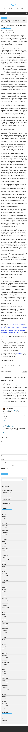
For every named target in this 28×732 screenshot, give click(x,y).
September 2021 (5, 635)
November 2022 (5, 603)
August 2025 (4, 539)
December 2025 (5, 530)
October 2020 (4, 660)
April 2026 (4, 521)
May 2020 (4, 671)
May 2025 (4, 543)
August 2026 (4, 512)
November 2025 (5, 532)
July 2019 (4, 694)
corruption (11, 365)
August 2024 (4, 562)
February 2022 (5, 623)
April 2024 (4, 571)
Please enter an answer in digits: (7, 465)
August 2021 (4, 637)
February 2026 (5, 525)
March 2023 (4, 598)
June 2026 (4, 516)
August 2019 (4, 692)
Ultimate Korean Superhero (7, 497)
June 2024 (4, 566)
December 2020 (5, 655)
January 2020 (4, 680)
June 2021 (4, 641)
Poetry (3, 715)
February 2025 (5, 548)
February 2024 (5, 575)
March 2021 (4, 648)
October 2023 (4, 582)
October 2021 (4, 632)
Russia (23, 365)
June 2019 (4, 696)
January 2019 (4, 708)
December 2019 (5, 683)
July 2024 (4, 564)
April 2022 (4, 619)
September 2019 (5, 689)
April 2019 (4, 701)
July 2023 (4, 589)
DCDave (14, 5)
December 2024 (5, 553)
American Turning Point (7, 492)
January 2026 (4, 527)
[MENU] (6, 13)
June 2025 (4, 541)
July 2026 (4, 514)
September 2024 (5, 559)
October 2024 (4, 557)
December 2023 (5, 578)
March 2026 (4, 523)
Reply (4, 404)
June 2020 (4, 669)
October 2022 (4, 605)
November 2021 (5, 630)
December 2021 (5, 628)
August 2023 (4, 587)
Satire (3, 718)
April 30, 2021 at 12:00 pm (9, 426)
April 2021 (4, 646)
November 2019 (5, 685)
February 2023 (5, 600)
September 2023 (5, 584)
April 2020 (4, 673)
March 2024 (4, 573)
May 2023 (4, 594)
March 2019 (4, 703)
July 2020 (4, 667)
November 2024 (5, 555)
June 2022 (4, 614)
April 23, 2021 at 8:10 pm (13, 385)
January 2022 (4, 626)
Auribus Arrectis (7, 425)
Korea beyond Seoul (6, 499)
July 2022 (4, 612)
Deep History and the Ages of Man (17, 324)
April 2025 (4, 546)
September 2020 (5, 662)
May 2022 (4, 616)
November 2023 (5, 580)
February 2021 (5, 651)
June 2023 (4, 591)
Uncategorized (8, 20)
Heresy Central (7, 503)
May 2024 (4, 569)
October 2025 (4, 534)
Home (3, 20)
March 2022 (4, 621)
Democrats (15, 365)
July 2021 (4, 639)
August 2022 (4, 610)
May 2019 (4, 698)
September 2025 (5, 537)
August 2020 (4, 664)
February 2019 (5, 705)
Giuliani (24, 371)
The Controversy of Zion (7, 490)
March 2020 (4, 676)
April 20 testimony (20, 353)
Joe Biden (19, 365)
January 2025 (4, 550)
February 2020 (5, 678)
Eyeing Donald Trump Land (7, 494)
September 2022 (5, 607)
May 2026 (4, 518)
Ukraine (2, 367)
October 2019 (4, 687)
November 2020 (5, 657)
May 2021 (4, 644)
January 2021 (4, 653)
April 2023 (4, 596)
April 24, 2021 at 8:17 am (13, 410)
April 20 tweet (4, 338)
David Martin (11, 30)
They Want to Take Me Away (6, 372)
